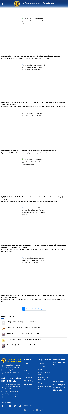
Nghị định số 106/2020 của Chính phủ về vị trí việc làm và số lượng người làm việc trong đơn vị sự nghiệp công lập (33, 103)
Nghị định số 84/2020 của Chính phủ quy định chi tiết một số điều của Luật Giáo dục (30, 56)
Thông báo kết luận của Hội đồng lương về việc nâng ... (24, 339)
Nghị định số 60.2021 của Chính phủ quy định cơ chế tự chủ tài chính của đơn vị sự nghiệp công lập (32, 198)
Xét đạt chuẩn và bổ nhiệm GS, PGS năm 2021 (21, 322)
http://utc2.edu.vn (15, 397)
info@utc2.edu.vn (13, 391)
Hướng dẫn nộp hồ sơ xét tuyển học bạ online (21, 345)
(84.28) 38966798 (14, 394)
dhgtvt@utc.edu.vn (13, 370)
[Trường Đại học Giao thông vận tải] (34, 4)
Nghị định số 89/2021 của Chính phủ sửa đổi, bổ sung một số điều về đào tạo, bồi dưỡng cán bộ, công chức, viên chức (33, 296)
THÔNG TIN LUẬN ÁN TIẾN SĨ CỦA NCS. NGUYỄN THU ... (24, 328)
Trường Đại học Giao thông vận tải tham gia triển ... (23, 333)
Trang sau (41, 309)
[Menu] (2, 4)
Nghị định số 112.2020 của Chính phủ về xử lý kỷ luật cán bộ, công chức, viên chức (29, 151)
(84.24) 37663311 (14, 372)
